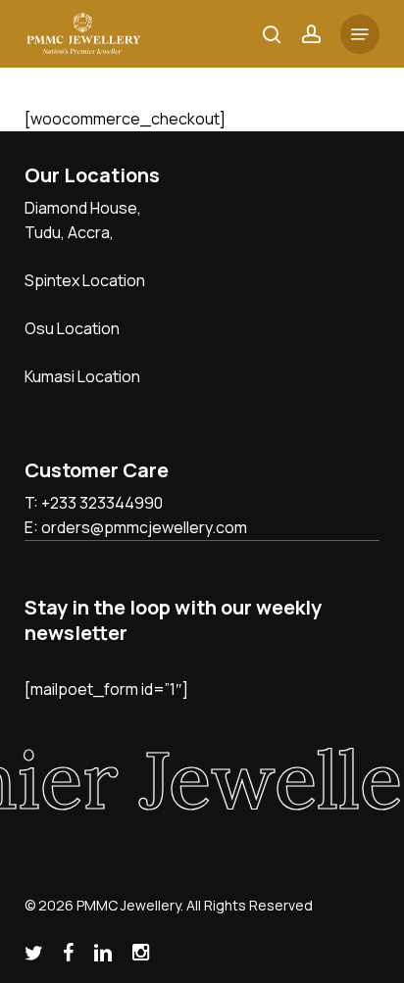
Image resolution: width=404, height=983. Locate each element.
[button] (359, 34)
